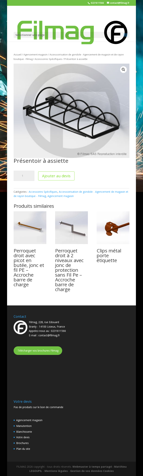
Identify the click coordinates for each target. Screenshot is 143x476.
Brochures (22, 443)
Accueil (17, 54)
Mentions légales (56, 471)
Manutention (24, 426)
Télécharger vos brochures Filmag (38, 350)
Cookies (108, 471)
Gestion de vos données (86, 471)
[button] (123, 69)
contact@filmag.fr (49, 335)
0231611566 (97, 2)
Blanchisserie (24, 431)
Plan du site (23, 449)
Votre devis (23, 437)
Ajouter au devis (56, 175)
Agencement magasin (35, 54)
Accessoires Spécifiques (48, 59)
